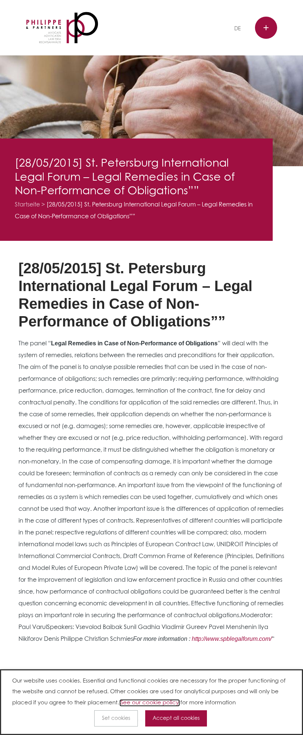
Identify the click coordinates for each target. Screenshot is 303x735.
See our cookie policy (149, 702)
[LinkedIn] (188, 29)
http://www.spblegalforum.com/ (232, 639)
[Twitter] (177, 29)
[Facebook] (165, 29)
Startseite (27, 205)
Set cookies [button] (116, 718)
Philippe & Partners (62, 28)
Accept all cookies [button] (176, 718)
